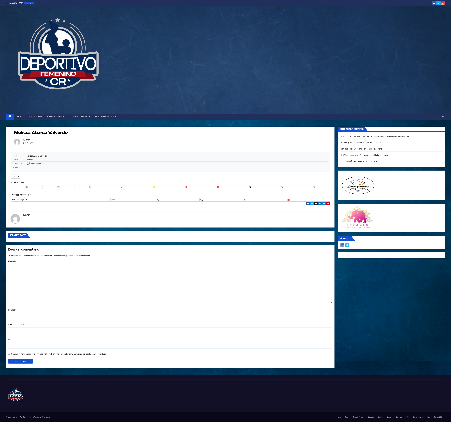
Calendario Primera (357, 417)
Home (339, 417)
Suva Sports (36, 164)
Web (10, 339)
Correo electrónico (16, 325)
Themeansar (46, 417)
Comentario (13, 261)
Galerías (399, 417)
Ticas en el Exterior (105, 117)
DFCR (28, 140)
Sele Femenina (34, 117)
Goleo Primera (418, 417)
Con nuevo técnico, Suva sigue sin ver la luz (359, 161)
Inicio (19, 117)
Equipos (380, 417)
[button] (443, 117)
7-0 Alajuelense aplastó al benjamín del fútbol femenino (364, 155)
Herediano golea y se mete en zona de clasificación (362, 149)
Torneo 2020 (438, 417)
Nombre (12, 310)
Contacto (371, 417)
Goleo (407, 417)
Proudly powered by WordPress (17, 417)
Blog (346, 417)
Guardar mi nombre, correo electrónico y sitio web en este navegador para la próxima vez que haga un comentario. (58, 354)
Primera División (56, 117)
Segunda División (81, 117)
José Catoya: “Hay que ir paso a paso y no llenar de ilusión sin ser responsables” (375, 136)
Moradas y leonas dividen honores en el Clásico (361, 143)
